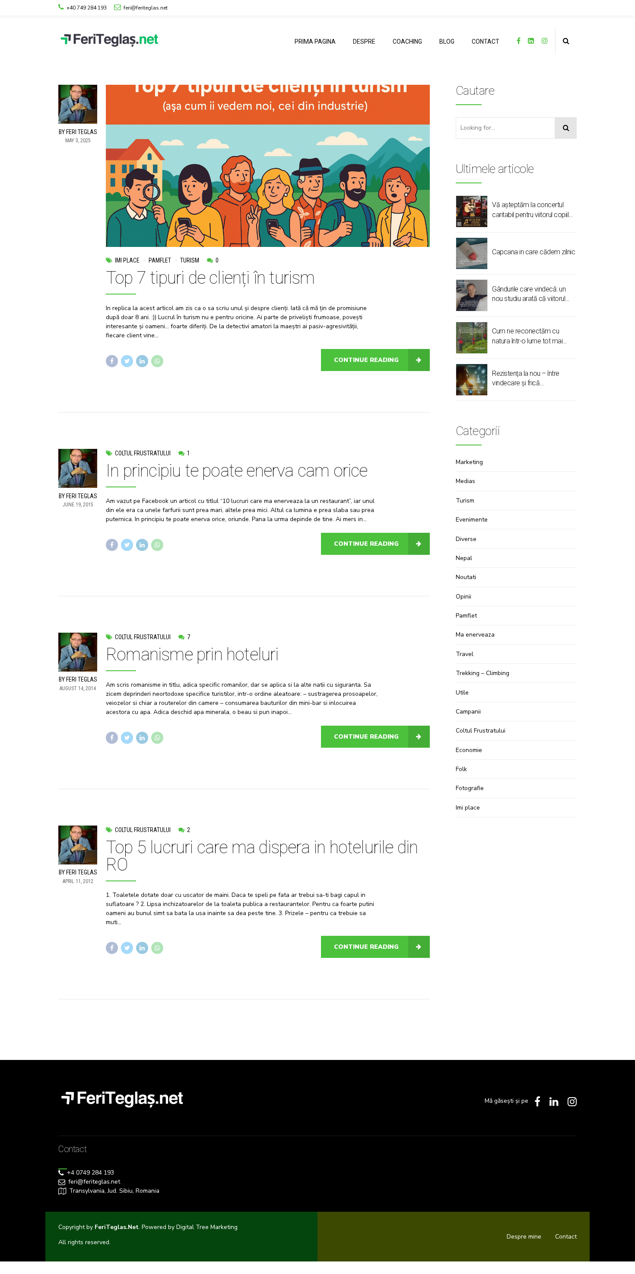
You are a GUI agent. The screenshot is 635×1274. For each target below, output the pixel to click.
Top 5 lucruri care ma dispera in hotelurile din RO (262, 856)
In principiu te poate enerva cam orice (237, 471)
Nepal (464, 558)
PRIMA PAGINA (315, 41)
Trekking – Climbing (482, 673)
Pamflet (160, 260)
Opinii (463, 596)
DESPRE (364, 41)
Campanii (468, 711)
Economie (469, 750)
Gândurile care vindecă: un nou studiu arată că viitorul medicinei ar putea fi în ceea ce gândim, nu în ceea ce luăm (531, 294)
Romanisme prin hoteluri (192, 654)
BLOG (446, 41)
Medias (465, 481)
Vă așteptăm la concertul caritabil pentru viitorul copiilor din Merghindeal (533, 210)
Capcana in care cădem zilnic (533, 252)
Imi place (127, 260)
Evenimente (472, 519)
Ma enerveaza (475, 635)
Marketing (469, 462)
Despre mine (524, 1236)
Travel (464, 654)
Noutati (466, 577)
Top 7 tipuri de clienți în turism (210, 278)
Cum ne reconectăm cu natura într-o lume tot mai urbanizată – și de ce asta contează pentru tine (528, 336)
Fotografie (470, 788)
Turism (189, 260)
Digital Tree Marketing (207, 1227)
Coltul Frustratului (143, 453)
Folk (461, 769)
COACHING (407, 41)
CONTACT (485, 41)
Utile (462, 692)
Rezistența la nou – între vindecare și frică (525, 378)
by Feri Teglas (78, 131)
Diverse (466, 539)
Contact (566, 1236)
